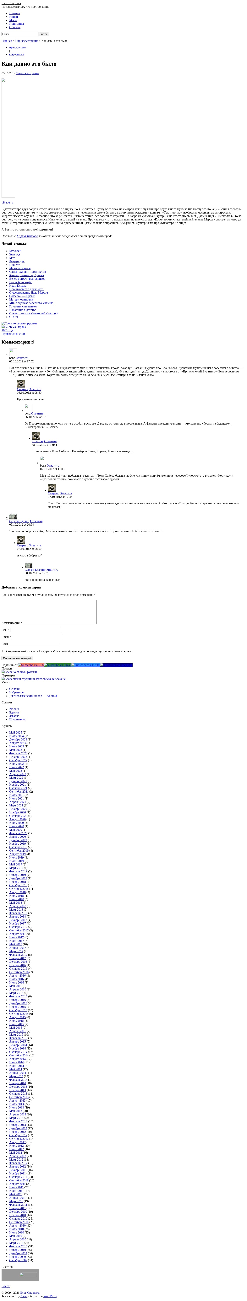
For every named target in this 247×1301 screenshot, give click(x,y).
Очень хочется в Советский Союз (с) (33, 313)
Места (13, 20)
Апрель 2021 (17, 802)
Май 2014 (15, 1069)
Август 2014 (17, 1058)
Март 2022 (16, 777)
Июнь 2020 (16, 826)
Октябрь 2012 (18, 1135)
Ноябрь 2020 (17, 812)
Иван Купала (17, 285)
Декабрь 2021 (18, 781)
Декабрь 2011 (18, 1170)
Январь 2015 (17, 1041)
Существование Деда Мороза (28, 292)
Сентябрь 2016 (19, 972)
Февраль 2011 (18, 1204)
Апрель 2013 (17, 1114)
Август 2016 (17, 975)
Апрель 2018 (17, 906)
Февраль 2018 (18, 913)
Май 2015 (15, 1027)
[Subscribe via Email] (57, 665)
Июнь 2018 (16, 899)
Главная (14, 13)
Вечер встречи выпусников (27, 278)
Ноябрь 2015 (17, 1006)
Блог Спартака (11, 3)
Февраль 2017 (18, 954)
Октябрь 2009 (18, 1260)
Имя (5, 629)
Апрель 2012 (17, 1156)
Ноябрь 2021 (17, 784)
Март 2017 (16, 951)
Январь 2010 (17, 1249)
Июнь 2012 (16, 1149)
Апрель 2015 (17, 1031)
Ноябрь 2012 (17, 1131)
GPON (13, 316)
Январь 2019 (17, 874)
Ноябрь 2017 (17, 923)
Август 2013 (17, 1100)
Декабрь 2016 (18, 961)
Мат (12, 257)
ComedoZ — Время (22, 296)
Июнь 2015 (16, 1024)
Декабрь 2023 (18, 739)
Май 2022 (15, 770)
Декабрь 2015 (18, 1003)
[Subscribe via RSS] (31, 665)
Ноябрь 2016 (17, 965)
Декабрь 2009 (18, 1253)
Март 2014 (16, 1076)
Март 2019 (16, 868)
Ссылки (14, 689)
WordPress (50, 1296)
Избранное (16, 692)
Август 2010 (17, 1225)
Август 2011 (17, 1183)
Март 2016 (16, 993)
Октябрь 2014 (18, 1052)
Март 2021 (16, 805)
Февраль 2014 (18, 1079)
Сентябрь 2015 (19, 1013)
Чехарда (14, 254)
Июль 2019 (16, 857)
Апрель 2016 (17, 989)
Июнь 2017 (16, 940)
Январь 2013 (17, 1124)
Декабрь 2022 (18, 756)
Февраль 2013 (18, 1121)
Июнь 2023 (16, 746)
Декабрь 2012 (18, 1128)
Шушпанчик (17, 719)
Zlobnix (14, 709)
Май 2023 (15, 749)
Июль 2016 (16, 979)
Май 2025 (15, 732)
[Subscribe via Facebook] (116, 665)
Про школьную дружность (26, 289)
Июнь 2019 (16, 861)
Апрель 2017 (17, 947)
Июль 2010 (16, 1229)
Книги (13, 16)
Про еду (14, 264)
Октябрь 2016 (18, 968)
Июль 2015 (16, 1020)
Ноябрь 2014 (17, 1048)
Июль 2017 (16, 937)
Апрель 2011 (17, 1197)
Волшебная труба (20, 282)
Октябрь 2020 (18, 815)
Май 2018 (15, 902)
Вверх (6, 1286)
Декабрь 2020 (18, 808)
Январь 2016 (17, 999)
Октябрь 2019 (18, 847)
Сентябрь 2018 (19, 888)
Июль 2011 (16, 1187)
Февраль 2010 (18, 1246)
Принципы (16, 23)
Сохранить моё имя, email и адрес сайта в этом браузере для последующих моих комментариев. (69, 651)
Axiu (23, 1296)
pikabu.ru (7, 202)
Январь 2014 (17, 1083)
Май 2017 (15, 944)
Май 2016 (15, 986)
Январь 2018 (17, 916)
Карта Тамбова (27, 236)
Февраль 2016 (18, 996)
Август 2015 (17, 1017)
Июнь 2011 (16, 1190)
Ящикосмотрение (26, 40)
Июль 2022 (16, 763)
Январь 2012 (17, 1166)
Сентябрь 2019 (19, 850)
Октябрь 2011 (18, 1177)
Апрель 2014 (17, 1072)
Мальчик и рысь (19, 268)
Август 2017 (17, 933)
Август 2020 (17, 819)
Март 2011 (16, 1201)
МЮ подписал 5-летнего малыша (31, 303)
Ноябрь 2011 (17, 1173)
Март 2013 (16, 1117)
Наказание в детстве (22, 310)
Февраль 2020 (18, 833)
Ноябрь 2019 (17, 843)
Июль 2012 (16, 1145)
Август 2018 (17, 892)
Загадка (14, 716)
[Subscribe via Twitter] (85, 665)
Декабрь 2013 (18, 1086)
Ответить (22, 358)
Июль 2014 (16, 1062)
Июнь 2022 (16, 767)
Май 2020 (15, 829)
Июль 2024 (16, 736)
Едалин (14, 712)
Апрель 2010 (17, 1239)
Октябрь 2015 (18, 1010)
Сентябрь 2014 (19, 1055)
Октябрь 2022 (18, 760)
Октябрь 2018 (18, 885)
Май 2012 (15, 1152)
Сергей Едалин (19, 521)
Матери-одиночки (21, 299)
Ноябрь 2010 (17, 1215)
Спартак (22, 389)
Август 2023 (17, 743)
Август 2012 (17, 1142)
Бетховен (15, 250)
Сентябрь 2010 (19, 1222)
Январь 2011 (17, 1208)
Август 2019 (17, 854)
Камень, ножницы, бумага (26, 275)
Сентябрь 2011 (18, 1180)
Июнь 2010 (16, 1232)
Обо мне (14, 27)
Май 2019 (15, 864)
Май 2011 (15, 1194)
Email (6, 636)
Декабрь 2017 (18, 920)
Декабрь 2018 (18, 878)
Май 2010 (15, 1236)
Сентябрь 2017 (19, 930)
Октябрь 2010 (18, 1218)
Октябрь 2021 (18, 788)
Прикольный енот (13, 333)
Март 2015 (16, 1034)
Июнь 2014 (16, 1065)
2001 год (7, 330)
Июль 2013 (16, 1104)
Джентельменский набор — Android (33, 695)
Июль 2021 (16, 795)
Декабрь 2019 (18, 840)
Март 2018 (16, 909)
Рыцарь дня (17, 261)
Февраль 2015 (18, 1038)
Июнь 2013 (16, 1107)
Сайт (5, 644)
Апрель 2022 (17, 774)
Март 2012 (16, 1159)
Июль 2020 (16, 822)
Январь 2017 (17, 958)
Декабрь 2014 (18, 1045)
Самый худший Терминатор (27, 271)
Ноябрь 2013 (17, 1090)
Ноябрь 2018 (17, 881)
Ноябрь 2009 (17, 1256)
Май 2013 (15, 1111)
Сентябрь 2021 (19, 791)
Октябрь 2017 (18, 927)
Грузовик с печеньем (23, 306)
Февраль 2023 (18, 753)
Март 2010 (16, 1242)
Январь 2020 (17, 836)
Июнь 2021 (16, 798)
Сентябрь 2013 (19, 1097)
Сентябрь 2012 (19, 1138)
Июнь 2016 (16, 982)
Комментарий (12, 623)
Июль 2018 (16, 895)
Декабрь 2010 (18, 1211)
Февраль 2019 (18, 871)
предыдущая (17, 47)
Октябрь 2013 (18, 1093)
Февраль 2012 (18, 1163)
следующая (16, 54)
